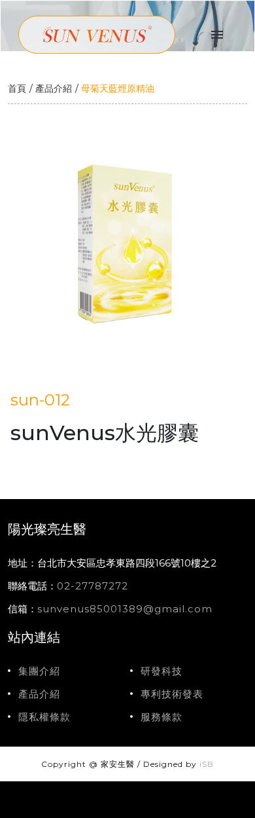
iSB (206, 764)
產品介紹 (53, 88)
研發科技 (161, 671)
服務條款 (161, 717)
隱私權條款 (44, 717)
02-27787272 (92, 586)
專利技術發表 (172, 694)
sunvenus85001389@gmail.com (124, 609)
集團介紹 (39, 671)
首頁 (17, 88)
